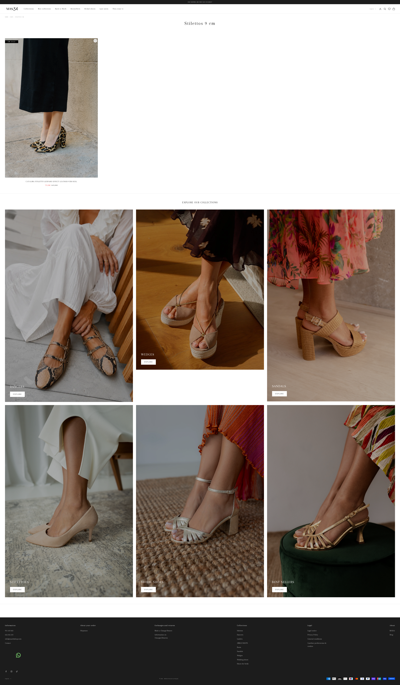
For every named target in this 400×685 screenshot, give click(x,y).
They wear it (118, 9)
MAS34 (392, 631)
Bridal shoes (90, 9)
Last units (104, 9)
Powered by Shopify (173, 678)
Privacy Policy (313, 635)
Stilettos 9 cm (19, 17)
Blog (391, 635)
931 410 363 (9, 631)
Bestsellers (75, 9)
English (372, 9)
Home (6, 17)
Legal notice (312, 631)
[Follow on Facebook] (6, 671)
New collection (44, 9)
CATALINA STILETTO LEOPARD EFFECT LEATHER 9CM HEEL (51, 181)
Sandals (240, 651)
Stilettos (240, 631)
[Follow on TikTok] (17, 671)
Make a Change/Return (163, 631)
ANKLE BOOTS (242, 643)
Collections (29, 9)
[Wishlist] (389, 9)
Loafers (239, 639)
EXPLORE (17, 394)
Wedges (240, 655)
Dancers (240, 635)
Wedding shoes (242, 660)
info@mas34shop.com (13, 639)
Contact (8, 643)
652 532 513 (9, 635)
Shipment (84, 631)
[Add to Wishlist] (95, 40)
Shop (11, 17)
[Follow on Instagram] (11, 671)
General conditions (315, 639)
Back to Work (60, 9)
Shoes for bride (243, 664)
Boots (239, 647)
